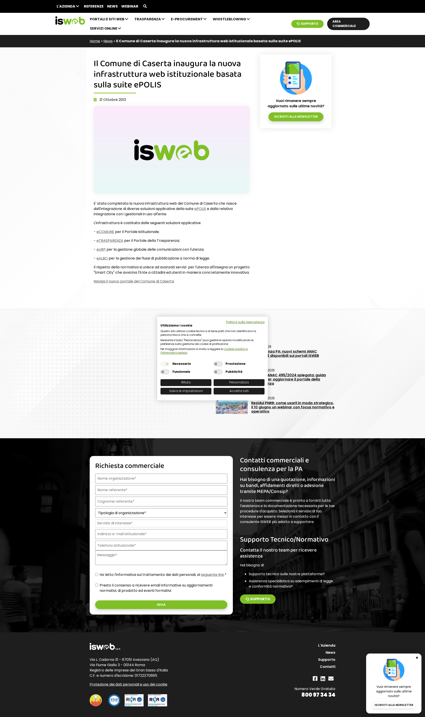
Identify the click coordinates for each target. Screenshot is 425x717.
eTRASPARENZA (110, 240)
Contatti (327, 666)
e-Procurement (187, 19)
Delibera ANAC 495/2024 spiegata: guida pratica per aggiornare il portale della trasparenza (288, 379)
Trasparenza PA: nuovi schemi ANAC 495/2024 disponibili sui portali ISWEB (285, 353)
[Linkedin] (323, 678)
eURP (101, 249)
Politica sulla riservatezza (245, 322)
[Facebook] (315, 678)
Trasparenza (148, 19)
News (112, 6)
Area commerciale (344, 23)
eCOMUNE (105, 231)
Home (95, 41)
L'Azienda (66, 6)
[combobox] (160, 523)
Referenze (94, 6)
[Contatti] (331, 678)
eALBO (102, 258)
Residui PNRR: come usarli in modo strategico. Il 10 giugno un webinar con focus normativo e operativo (292, 407)
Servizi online (104, 28)
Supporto (309, 24)
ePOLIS (200, 208)
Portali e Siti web (107, 19)
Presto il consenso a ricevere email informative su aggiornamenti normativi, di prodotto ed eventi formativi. (156, 588)
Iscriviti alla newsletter (296, 116)
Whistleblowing (230, 19)
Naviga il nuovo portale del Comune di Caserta (134, 281)
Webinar (129, 6)
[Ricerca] (145, 6)
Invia (161, 604)
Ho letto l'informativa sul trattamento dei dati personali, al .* (163, 574)
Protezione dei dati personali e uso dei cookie (128, 684)
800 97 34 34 (318, 694)
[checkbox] (164, 364)
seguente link (212, 574)
